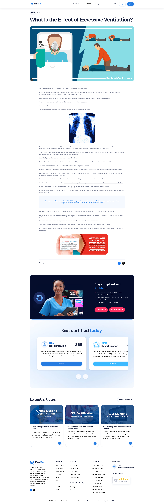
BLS (58, 215)
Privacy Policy (102, 501)
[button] (78, 4)
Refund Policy (111, 501)
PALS (68, 215)
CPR (55, 215)
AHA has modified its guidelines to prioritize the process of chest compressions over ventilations (93, 183)
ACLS (62, 215)
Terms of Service (92, 501)
